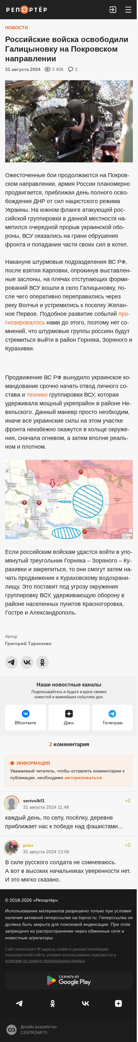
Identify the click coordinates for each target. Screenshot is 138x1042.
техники (37, 395)
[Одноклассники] (52, 1003)
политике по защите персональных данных (45, 961)
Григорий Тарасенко (28, 643)
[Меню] (128, 9)
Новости (16, 27)
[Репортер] (26, 9)
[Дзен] (118, 1003)
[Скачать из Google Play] (69, 980)
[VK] (85, 1003)
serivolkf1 (34, 800)
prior (28, 845)
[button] (113, 9)
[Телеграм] (19, 1003)
